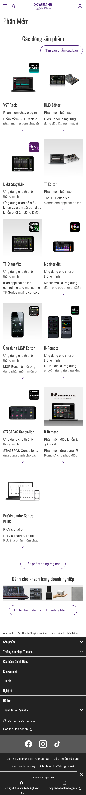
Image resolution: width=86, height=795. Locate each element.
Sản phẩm (56, 633)
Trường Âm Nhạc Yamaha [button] (18, 651)
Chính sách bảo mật (23, 766)
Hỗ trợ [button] (7, 700)
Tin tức (7, 680)
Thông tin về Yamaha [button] (15, 710)
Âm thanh (8, 633)
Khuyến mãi (10, 671)
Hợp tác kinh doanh (15, 729)
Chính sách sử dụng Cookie (57, 766)
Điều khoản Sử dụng (66, 759)
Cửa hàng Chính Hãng (15, 661)
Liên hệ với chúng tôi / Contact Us (28, 759)
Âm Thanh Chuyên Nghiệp (32, 633)
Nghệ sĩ (7, 690)
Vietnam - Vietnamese (22, 721)
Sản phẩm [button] (9, 641)
